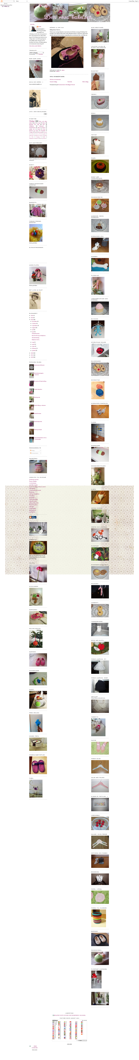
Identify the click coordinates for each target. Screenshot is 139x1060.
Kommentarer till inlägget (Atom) (66, 84)
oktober (34, 323)
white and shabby (33, 499)
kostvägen (31, 495)
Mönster (41, 126)
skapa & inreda (33, 501)
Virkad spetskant (37, 429)
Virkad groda (36, 397)
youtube (43, 138)
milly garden (32, 510)
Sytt (44, 124)
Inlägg (33, 450)
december (34, 321)
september (35, 325)
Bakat (39, 127)
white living (32, 488)
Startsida (69, 81)
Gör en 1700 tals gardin (41, 133)
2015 (32, 315)
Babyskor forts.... (36, 339)
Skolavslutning (35, 337)
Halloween (31, 135)
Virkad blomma (35, 333)
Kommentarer (34, 453)
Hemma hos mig (34, 124)
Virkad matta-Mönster (38, 365)
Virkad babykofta (37, 421)
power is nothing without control (37, 486)
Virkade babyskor (37, 389)
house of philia (33, 481)
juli (33, 329)
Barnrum (45, 132)
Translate (40, 54)
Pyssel (38, 129)
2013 (32, 319)
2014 (32, 317)
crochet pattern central (35, 490)
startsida (32, 24)
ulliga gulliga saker (34, 502)
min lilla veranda (33, 485)
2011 (32, 355)
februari (34, 348)
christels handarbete (34, 494)
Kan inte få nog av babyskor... (39, 335)
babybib (43, 136)
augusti (34, 327)
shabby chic (32, 129)
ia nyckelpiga (32, 508)
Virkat (32, 121)
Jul (34, 123)
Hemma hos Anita (38, 135)
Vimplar (31, 132)
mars (33, 346)
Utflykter (31, 126)
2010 (32, 357)
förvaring (40, 132)
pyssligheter (32, 512)
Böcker (43, 127)
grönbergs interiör (34, 479)
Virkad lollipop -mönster (39, 405)
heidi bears (32, 492)
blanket (36, 138)
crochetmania (32, 483)
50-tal (44, 129)
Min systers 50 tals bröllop (39, 381)
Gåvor (43, 123)
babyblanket (31, 138)
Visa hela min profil (35, 46)
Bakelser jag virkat (33, 130)
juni (33, 331)
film (40, 138)
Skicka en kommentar (55, 79)
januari (34, 350)
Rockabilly (43, 130)
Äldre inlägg (85, 81)
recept (38, 123)
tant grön (31, 506)
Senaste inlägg (53, 81)
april (33, 344)
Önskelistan (32, 127)
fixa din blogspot (33, 504)
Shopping (38, 136)
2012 (32, 353)
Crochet (32, 133)
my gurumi (32, 497)
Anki (40, 26)
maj (33, 342)
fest (35, 132)
